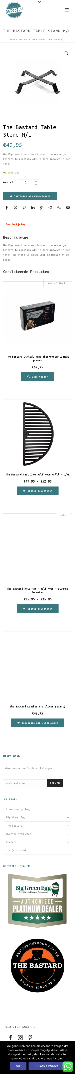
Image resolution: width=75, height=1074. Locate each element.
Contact (11, 842)
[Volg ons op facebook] (10, 1038)
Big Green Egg (15, 817)
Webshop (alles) (20, 809)
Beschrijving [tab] (16, 224)
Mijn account (17, 850)
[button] (66, 53)
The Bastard (14, 825)
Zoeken (55, 783)
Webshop (23, 40)
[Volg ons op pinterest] (30, 1038)
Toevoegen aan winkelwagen (32, 196)
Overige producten (18, 833)
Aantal (8, 182)
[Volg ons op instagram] (20, 1038)
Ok (18, 1065)
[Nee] (70, 1057)
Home (12, 40)
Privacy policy (47, 1065)
